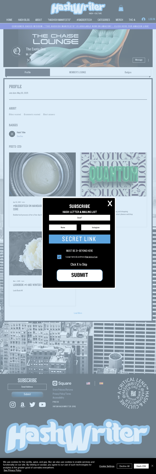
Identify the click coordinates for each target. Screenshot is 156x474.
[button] (110, 203)
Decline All (124, 466)
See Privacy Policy (12, 470)
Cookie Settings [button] (106, 466)
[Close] (152, 466)
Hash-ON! (141, 466)
